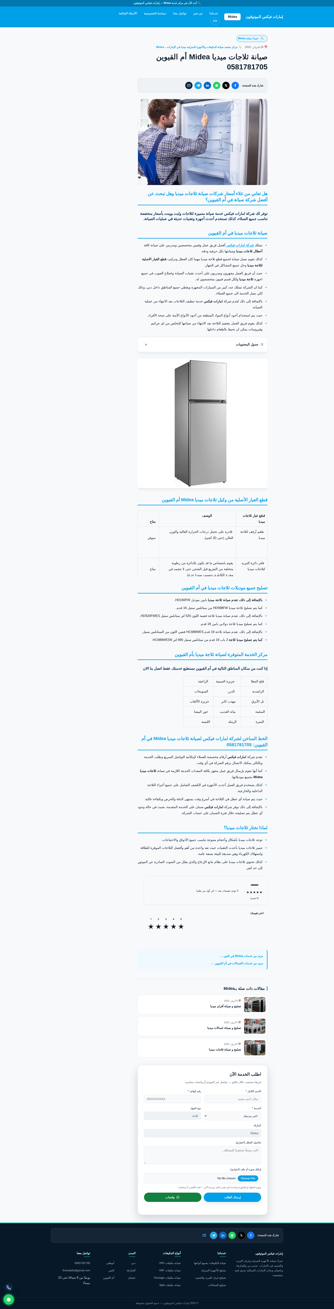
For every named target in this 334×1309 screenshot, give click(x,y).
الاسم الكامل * (253, 1091)
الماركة (257, 1125)
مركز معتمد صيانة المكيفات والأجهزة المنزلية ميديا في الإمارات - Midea (197, 47)
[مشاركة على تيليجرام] (198, 85)
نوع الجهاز (195, 1108)
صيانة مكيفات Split (170, 1285)
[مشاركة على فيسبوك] (235, 85)
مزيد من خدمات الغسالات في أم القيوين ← (237, 963)
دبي (133, 1263)
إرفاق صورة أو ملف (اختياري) (245, 1169)
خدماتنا (214, 13)
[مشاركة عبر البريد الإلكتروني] (189, 85)
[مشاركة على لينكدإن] (207, 85)
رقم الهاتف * (194, 1091)
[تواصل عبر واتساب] (8, 1299)
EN (215, 21)
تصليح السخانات (217, 1285)
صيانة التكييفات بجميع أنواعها (210, 1263)
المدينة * (256, 1108)
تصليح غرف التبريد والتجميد (210, 1277)
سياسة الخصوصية (155, 13)
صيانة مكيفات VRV (170, 1263)
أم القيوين (108, 1277)
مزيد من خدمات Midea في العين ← (241, 956)
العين (111, 1270)
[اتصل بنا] (8, 1287)
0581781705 (82, 1263)
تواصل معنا (179, 13)
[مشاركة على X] (226, 85)
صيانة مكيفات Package (167, 1277)
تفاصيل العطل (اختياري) (248, 1142)
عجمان (131, 1277)
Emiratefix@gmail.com (76, 1270)
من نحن (198, 13)
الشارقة (131, 1270)
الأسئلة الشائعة (128, 13)
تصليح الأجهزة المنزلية (213, 1270)
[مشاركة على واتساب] (216, 85)
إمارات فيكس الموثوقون (264, 17)
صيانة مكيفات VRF (170, 1270)
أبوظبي (110, 1263)
